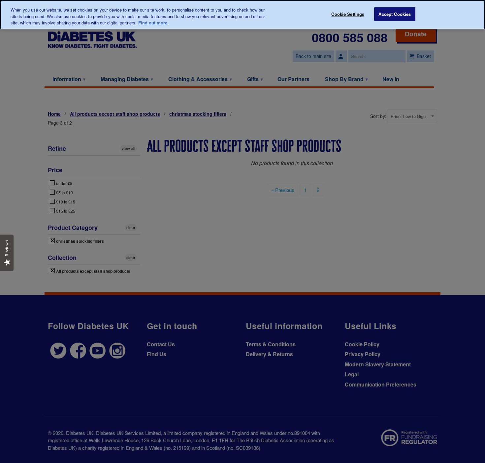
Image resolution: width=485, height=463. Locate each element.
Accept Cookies (394, 14)
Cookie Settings (347, 14)
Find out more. (153, 22)
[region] (242, 14)
